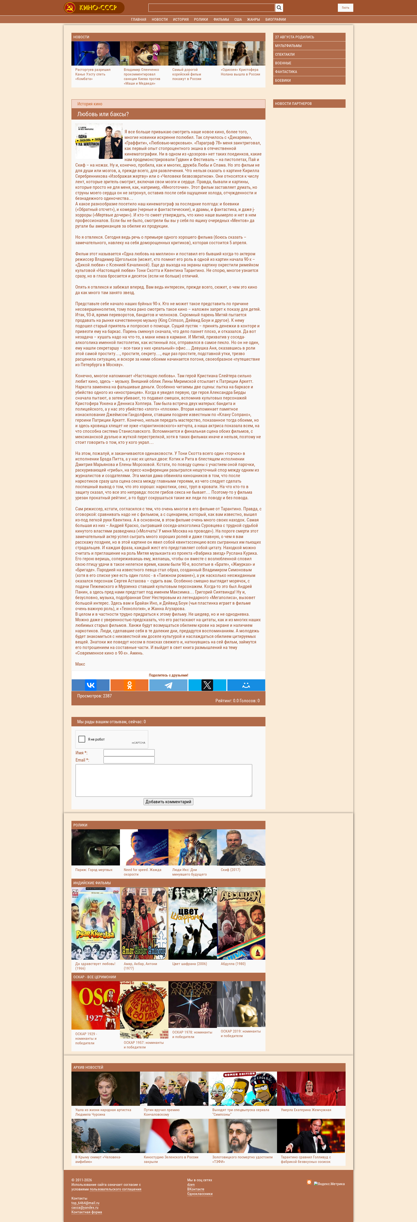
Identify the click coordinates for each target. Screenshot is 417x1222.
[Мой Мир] (246, 685)
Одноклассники (200, 1193)
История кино (89, 103)
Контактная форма (86, 1212)
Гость (345, 7)
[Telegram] (168, 685)
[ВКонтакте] (91, 685)
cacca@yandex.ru (84, 1207)
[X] (207, 685)
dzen (191, 1184)
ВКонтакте (195, 1189)
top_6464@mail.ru (85, 1203)
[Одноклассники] (129, 685)
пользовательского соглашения (115, 1189)
